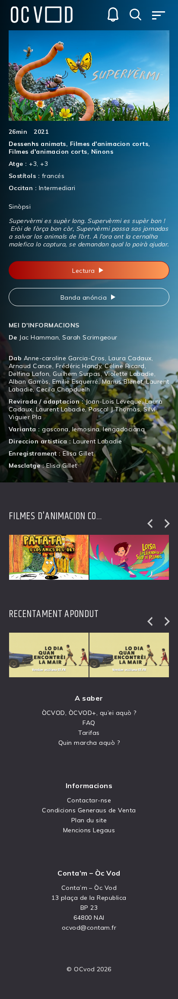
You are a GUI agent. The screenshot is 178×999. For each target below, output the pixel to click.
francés (53, 176)
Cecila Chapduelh (63, 389)
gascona (55, 429)
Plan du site (89, 820)
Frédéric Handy (79, 366)
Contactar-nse (89, 800)
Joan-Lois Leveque (114, 401)
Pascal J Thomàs (114, 409)
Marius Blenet (122, 381)
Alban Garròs (29, 381)
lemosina (86, 429)
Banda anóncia (84, 297)
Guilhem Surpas (77, 374)
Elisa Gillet (78, 453)
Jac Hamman (39, 337)
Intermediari (57, 188)
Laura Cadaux (130, 358)
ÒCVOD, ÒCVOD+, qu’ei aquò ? (89, 713)
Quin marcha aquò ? (89, 743)
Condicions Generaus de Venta (89, 810)
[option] (49, 557)
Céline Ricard (124, 366)
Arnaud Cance (30, 366)
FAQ (89, 723)
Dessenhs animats (37, 144)
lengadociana (124, 429)
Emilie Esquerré (75, 381)
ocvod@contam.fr (89, 927)
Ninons (102, 151)
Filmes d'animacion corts (109, 144)
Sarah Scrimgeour (90, 337)
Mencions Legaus (89, 830)
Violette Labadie (129, 374)
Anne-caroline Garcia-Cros (64, 358)
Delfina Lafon (29, 374)
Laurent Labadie (60, 409)
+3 (33, 164)
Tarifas (88, 733)
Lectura (84, 271)
